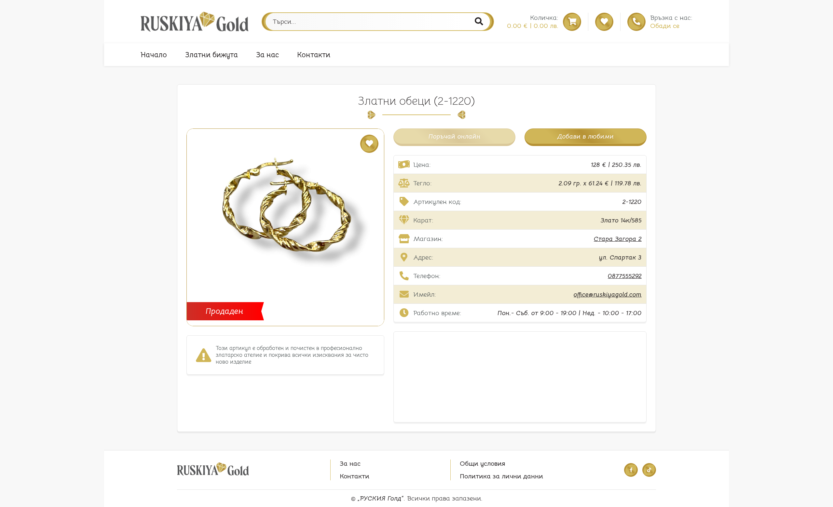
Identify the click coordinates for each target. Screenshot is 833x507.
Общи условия (482, 464)
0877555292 (625, 276)
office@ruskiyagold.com (608, 294)
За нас (267, 54)
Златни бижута (211, 54)
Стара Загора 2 (618, 239)
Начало (154, 54)
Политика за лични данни (501, 476)
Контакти (313, 54)
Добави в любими (585, 136)
